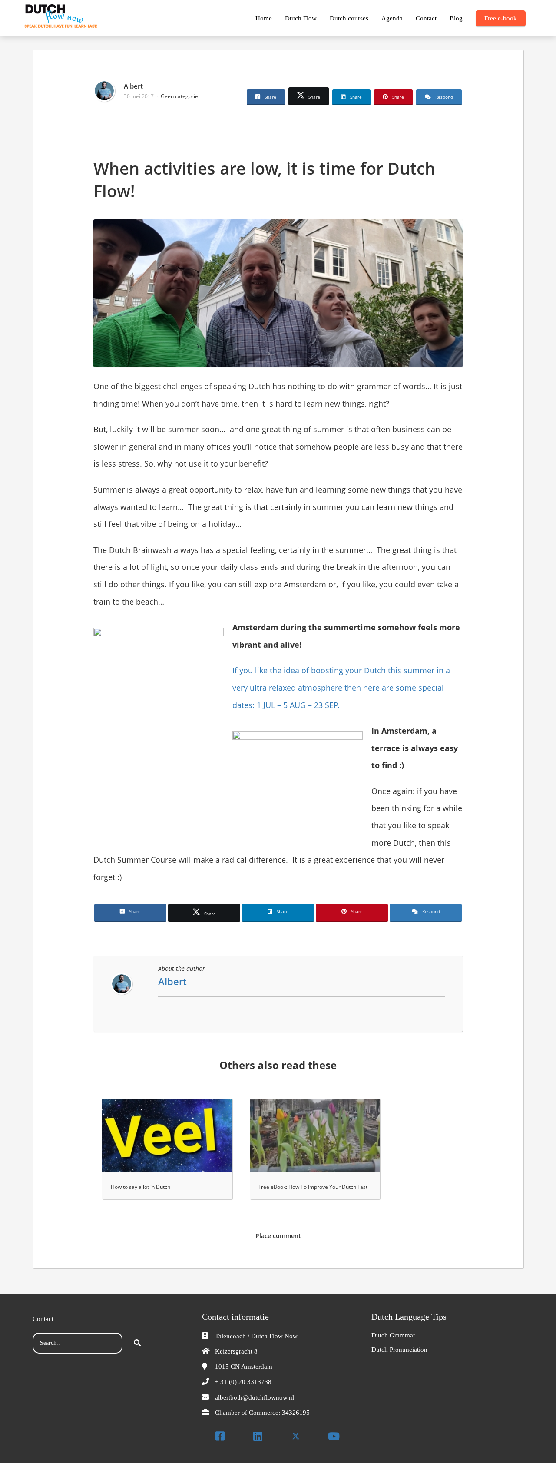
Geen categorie (179, 96)
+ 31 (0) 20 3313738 (243, 1381)
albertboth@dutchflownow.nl (254, 1397)
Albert (133, 86)
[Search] (137, 1343)
